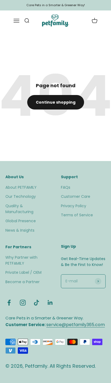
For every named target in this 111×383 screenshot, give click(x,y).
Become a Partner (22, 281)
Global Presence (20, 221)
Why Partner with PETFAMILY (21, 260)
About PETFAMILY (21, 187)
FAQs (65, 187)
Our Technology (20, 196)
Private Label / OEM (23, 272)
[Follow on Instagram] (22, 302)
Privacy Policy (73, 206)
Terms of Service (77, 215)
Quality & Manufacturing (19, 208)
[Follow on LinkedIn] (50, 302)
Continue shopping (55, 102)
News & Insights (19, 230)
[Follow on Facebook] (9, 302)
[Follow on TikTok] (36, 302)
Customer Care (75, 196)
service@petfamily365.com (75, 325)
